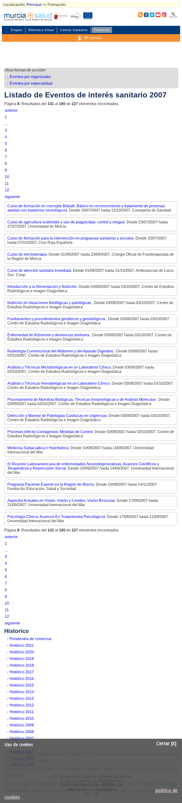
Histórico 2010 (21, 718)
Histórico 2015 (21, 685)
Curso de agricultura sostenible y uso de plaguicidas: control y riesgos (66, 222)
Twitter (152, 14)
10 (7, 177)
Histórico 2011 (21, 712)
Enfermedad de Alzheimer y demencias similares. (48, 335)
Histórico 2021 (21, 645)
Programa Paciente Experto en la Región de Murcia (50, 484)
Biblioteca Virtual (41, 30)
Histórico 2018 (21, 665)
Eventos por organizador (30, 77)
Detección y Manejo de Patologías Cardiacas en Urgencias (57, 416)
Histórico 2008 (21, 732)
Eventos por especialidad (31, 83)
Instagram (164, 14)
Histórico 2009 (21, 725)
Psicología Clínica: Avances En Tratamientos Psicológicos (56, 517)
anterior (11, 110)
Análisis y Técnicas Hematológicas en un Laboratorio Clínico (58, 383)
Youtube (158, 14)
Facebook (146, 14)
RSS (139, 14)
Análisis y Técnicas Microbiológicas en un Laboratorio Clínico (59, 367)
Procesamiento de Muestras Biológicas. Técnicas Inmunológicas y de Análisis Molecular (82, 399)
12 (7, 190)
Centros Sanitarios (74, 30)
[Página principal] (28, 16)
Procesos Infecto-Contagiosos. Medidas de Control (50, 432)
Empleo (16, 30)
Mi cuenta (93, 38)
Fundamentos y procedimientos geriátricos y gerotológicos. (56, 319)
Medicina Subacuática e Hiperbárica (37, 448)
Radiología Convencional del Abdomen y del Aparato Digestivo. (60, 351)
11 (7, 183)
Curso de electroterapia (27, 254)
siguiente (12, 197)
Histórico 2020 (21, 652)
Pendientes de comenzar (30, 639)
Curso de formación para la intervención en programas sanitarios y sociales (70, 238)
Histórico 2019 (21, 659)
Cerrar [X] (166, 743)
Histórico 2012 (21, 705)
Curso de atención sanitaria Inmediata (39, 270)
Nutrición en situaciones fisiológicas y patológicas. (49, 303)
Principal (34, 5)
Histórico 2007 (21, 738)
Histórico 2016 (21, 679)
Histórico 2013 (21, 699)
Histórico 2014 (21, 692)
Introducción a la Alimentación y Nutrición (42, 287)
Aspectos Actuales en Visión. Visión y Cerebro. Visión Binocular (61, 500)
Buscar (173, 17)
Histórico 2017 (21, 672)
